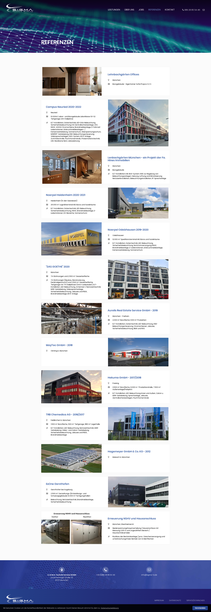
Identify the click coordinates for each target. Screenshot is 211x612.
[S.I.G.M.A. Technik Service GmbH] (19, 8)
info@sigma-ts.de (149, 575)
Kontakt (170, 9)
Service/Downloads (195, 600)
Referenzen (154, 9)
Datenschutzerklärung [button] (110, 608)
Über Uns (129, 9)
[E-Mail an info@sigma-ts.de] (204, 9)
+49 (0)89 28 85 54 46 (105, 575)
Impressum (159, 600)
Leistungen (114, 9)
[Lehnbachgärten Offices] (73, 82)
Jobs (141, 9)
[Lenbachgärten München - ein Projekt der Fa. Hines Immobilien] (73, 168)
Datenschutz (175, 600)
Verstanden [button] (200, 608)
